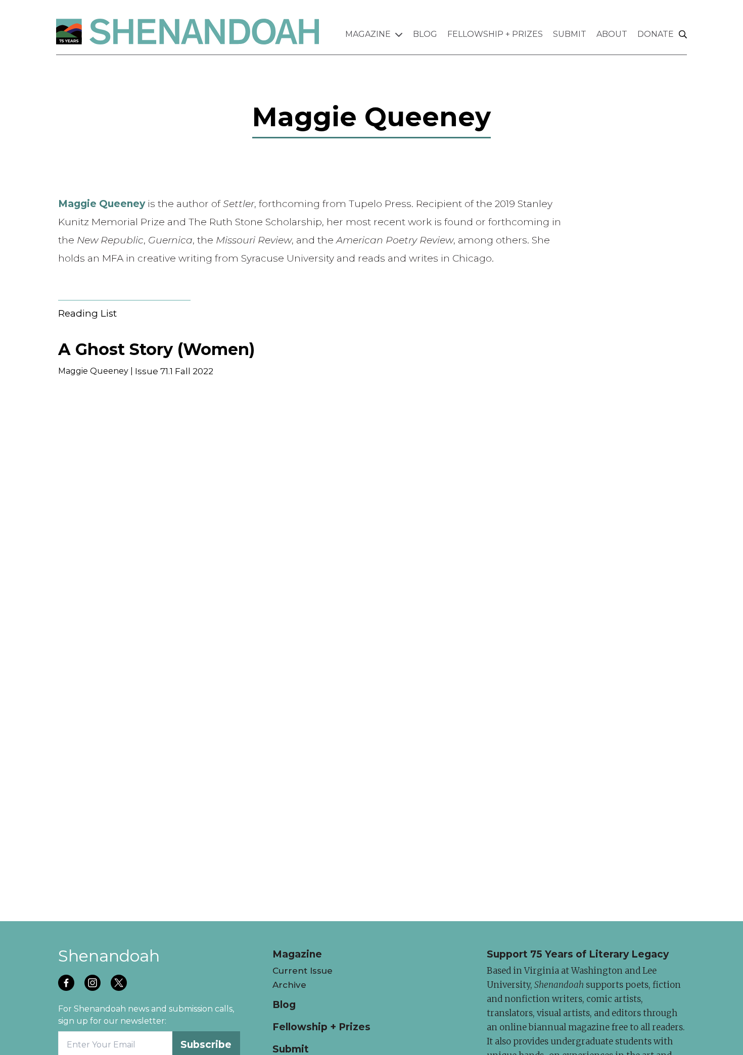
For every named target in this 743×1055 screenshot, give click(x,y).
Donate (655, 34)
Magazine (368, 34)
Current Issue (302, 971)
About (611, 34)
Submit (569, 34)
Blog (425, 34)
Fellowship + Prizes (495, 34)
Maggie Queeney (93, 371)
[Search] (683, 34)
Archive (289, 985)
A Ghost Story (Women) (156, 349)
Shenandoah (109, 956)
